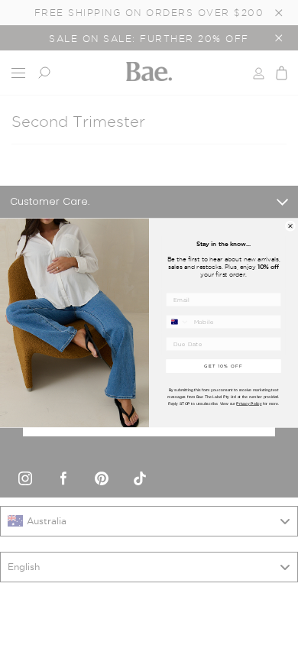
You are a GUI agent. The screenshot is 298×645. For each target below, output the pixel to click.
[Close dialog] (290, 226)
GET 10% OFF (223, 365)
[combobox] (178, 321)
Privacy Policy (248, 403)
